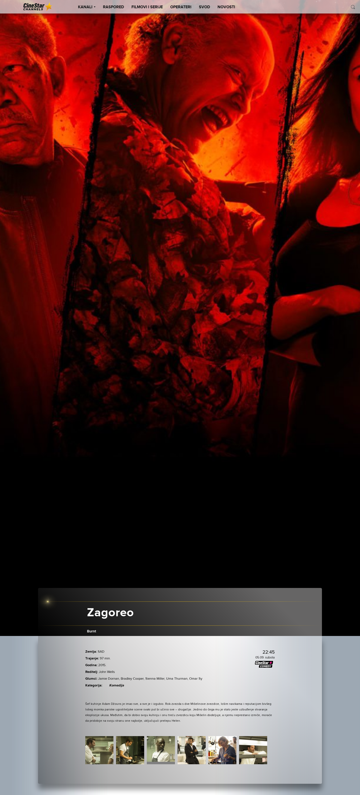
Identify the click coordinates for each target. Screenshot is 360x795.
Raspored (113, 7)
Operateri (180, 7)
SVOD (204, 7)
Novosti (226, 7)
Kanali (85, 7)
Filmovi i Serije (147, 7)
